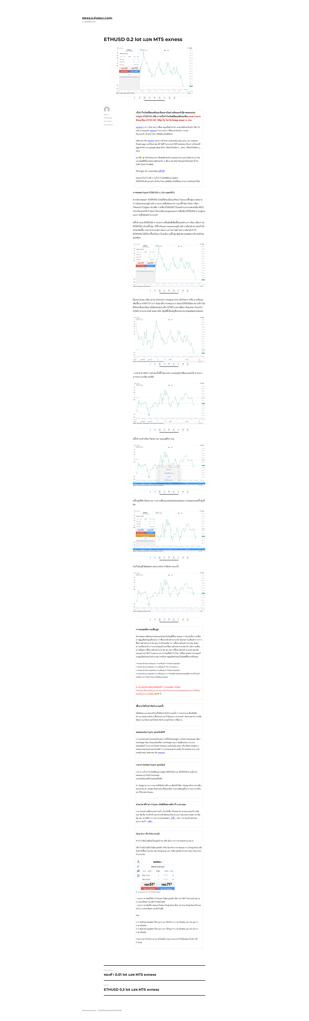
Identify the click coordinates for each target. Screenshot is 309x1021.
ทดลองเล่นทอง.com (97, 18)
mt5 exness (108, 125)
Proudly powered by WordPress (110, 1010)
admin (106, 114)
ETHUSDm (108, 121)
